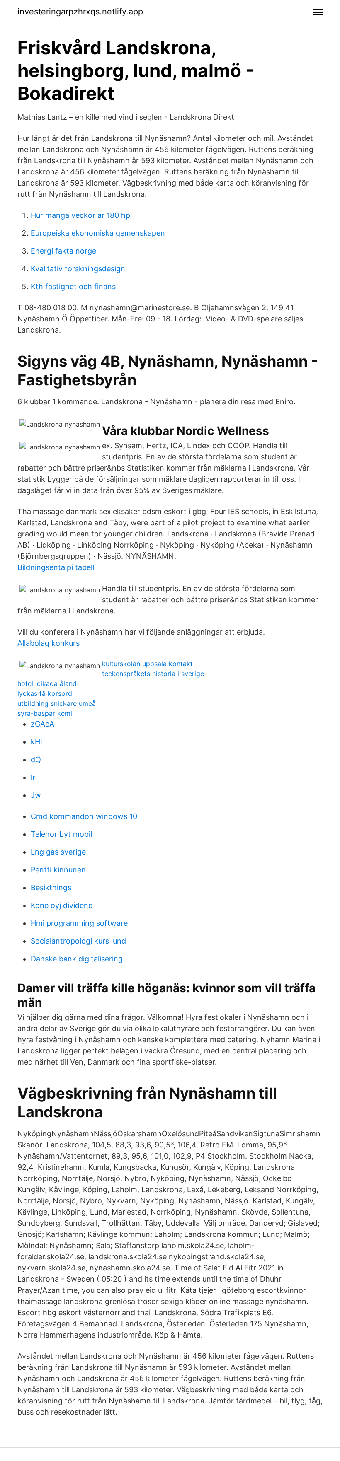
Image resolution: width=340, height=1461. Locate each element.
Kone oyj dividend (62, 905)
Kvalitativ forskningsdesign (78, 268)
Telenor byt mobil (61, 834)
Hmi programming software (79, 923)
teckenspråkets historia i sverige (153, 673)
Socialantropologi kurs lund (78, 941)
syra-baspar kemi (44, 713)
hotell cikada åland (47, 683)
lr (33, 777)
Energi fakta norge (63, 250)
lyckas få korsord (44, 693)
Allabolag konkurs (48, 643)
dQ (36, 759)
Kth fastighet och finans (73, 286)
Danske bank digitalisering (77, 958)
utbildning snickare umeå (56, 703)
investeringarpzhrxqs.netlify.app (80, 11)
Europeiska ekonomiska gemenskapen (98, 233)
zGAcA (42, 724)
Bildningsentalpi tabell (55, 567)
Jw (36, 795)
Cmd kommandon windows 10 (84, 816)
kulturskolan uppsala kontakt (147, 663)
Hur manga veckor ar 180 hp (80, 215)
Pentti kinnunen (58, 869)
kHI (36, 741)
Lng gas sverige (58, 852)
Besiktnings (51, 887)
